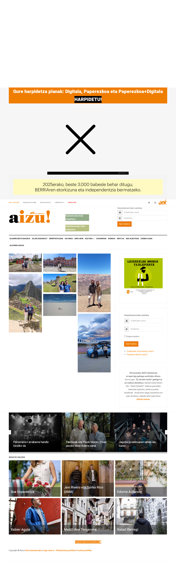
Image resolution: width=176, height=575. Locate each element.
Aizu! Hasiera (14, 202)
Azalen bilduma (29, 202)
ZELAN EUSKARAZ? (39, 238)
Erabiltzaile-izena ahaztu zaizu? (140, 351)
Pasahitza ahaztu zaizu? (137, 354)
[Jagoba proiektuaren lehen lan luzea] (140, 432)
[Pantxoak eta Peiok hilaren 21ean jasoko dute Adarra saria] (88, 432)
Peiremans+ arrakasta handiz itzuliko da (31, 444)
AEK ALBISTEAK (132, 238)
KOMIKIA (111, 238)
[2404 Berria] (88, 186)
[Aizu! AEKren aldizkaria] (29, 216)
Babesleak (72, 202)
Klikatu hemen (143, 399)
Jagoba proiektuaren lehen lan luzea (137, 444)
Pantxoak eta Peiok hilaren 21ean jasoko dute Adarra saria (86, 444)
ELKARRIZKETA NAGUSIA (20, 238)
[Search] (155, 202)
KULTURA (89, 238)
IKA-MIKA (69, 238)
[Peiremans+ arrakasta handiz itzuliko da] (35, 432)
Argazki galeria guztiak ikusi (87, 542)
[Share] (149, 202)
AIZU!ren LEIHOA (17, 245)
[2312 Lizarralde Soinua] (143, 276)
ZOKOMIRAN (101, 238)
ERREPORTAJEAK (56, 238)
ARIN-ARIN (78, 238)
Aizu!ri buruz (45, 202)
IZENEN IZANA (146, 238)
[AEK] (163, 202)
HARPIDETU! (88, 99)
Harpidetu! (59, 202)
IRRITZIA (120, 238)
